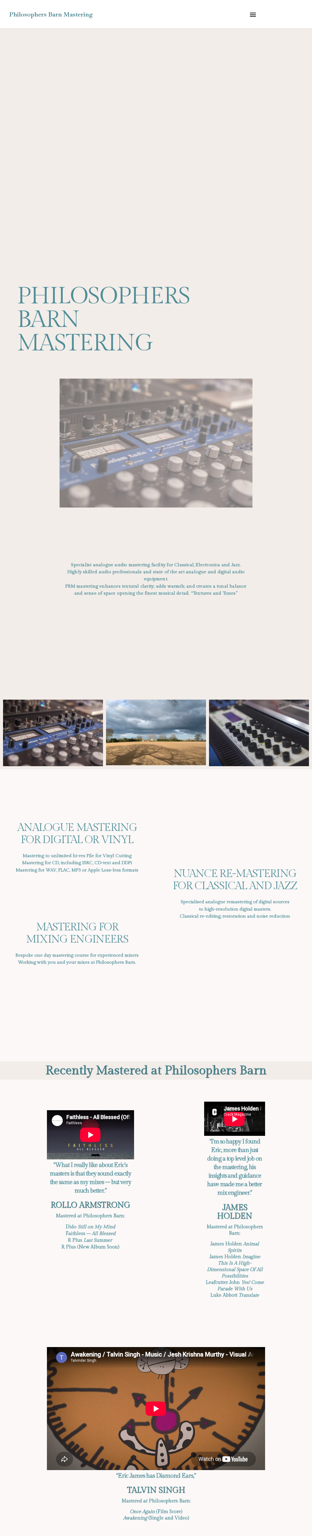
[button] (253, 14)
